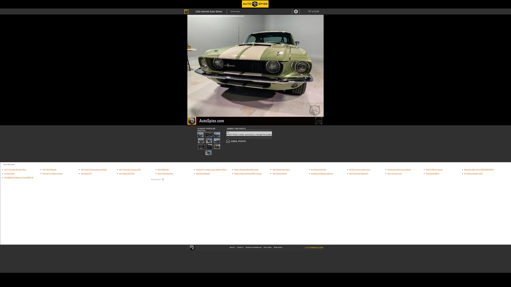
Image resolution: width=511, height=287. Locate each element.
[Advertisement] (294, 143)
